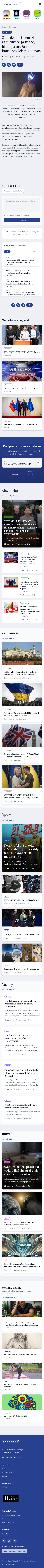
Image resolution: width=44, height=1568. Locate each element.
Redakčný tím (7, 1472)
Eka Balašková (18, 938)
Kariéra (4, 1476)
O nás (4, 1469)
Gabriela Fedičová (27, 570)
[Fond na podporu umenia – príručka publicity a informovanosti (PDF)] (11, 1498)
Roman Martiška (18, 972)
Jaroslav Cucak (20, 1228)
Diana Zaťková (19, 801)
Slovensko (13, 27)
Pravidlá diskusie (8, 1522)
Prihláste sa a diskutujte (13, 191)
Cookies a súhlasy (8, 1519)
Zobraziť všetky (7, 1297)
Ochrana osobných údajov (11, 1515)
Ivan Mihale (18, 719)
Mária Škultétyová (23, 1089)
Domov (4, 27)
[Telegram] (14, 65)
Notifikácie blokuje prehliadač (14, 1551)
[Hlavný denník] (12, 4)
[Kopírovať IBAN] (38, 463)
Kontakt (5, 1534)
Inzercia (5, 1487)
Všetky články (7, 496)
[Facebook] (4, 65)
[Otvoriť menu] (39, 4)
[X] (9, 65)
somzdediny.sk (7, 1293)
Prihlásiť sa (22, 220)
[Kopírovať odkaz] (20, 65)
